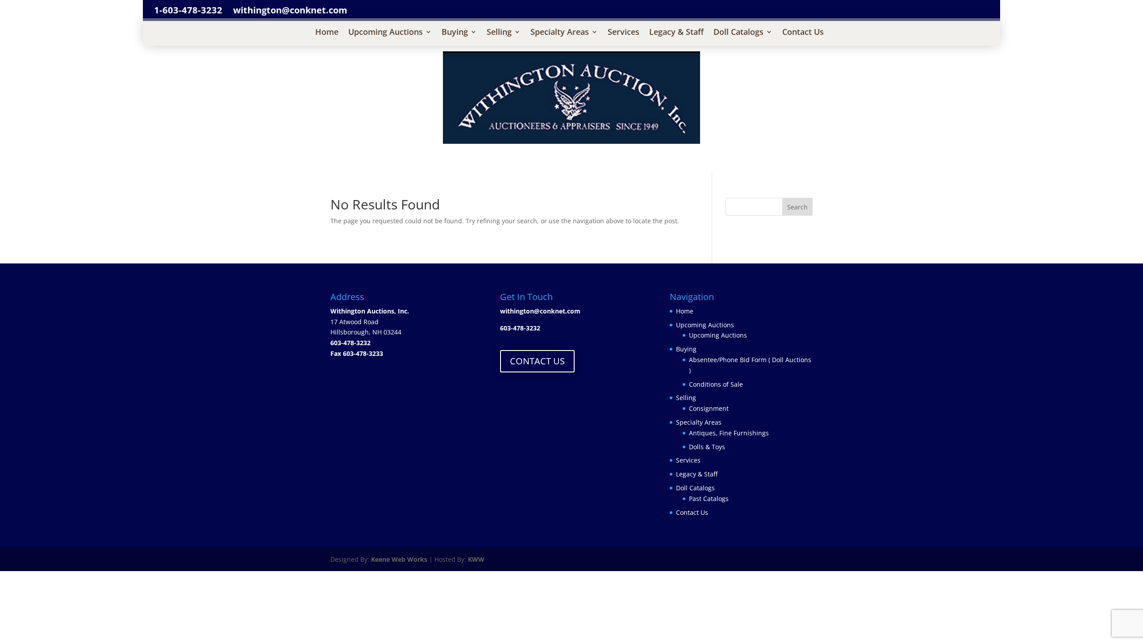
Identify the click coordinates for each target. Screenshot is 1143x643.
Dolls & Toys (707, 447)
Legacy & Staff (676, 33)
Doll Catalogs (738, 33)
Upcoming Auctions (385, 33)
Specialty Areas (559, 33)
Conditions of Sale (716, 384)
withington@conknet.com (540, 311)
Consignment (709, 408)
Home (326, 33)
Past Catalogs (709, 498)
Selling (499, 33)
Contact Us (803, 33)
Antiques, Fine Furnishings (729, 433)
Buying (455, 33)
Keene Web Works (399, 559)
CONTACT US (537, 361)
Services (623, 33)
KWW (476, 559)
